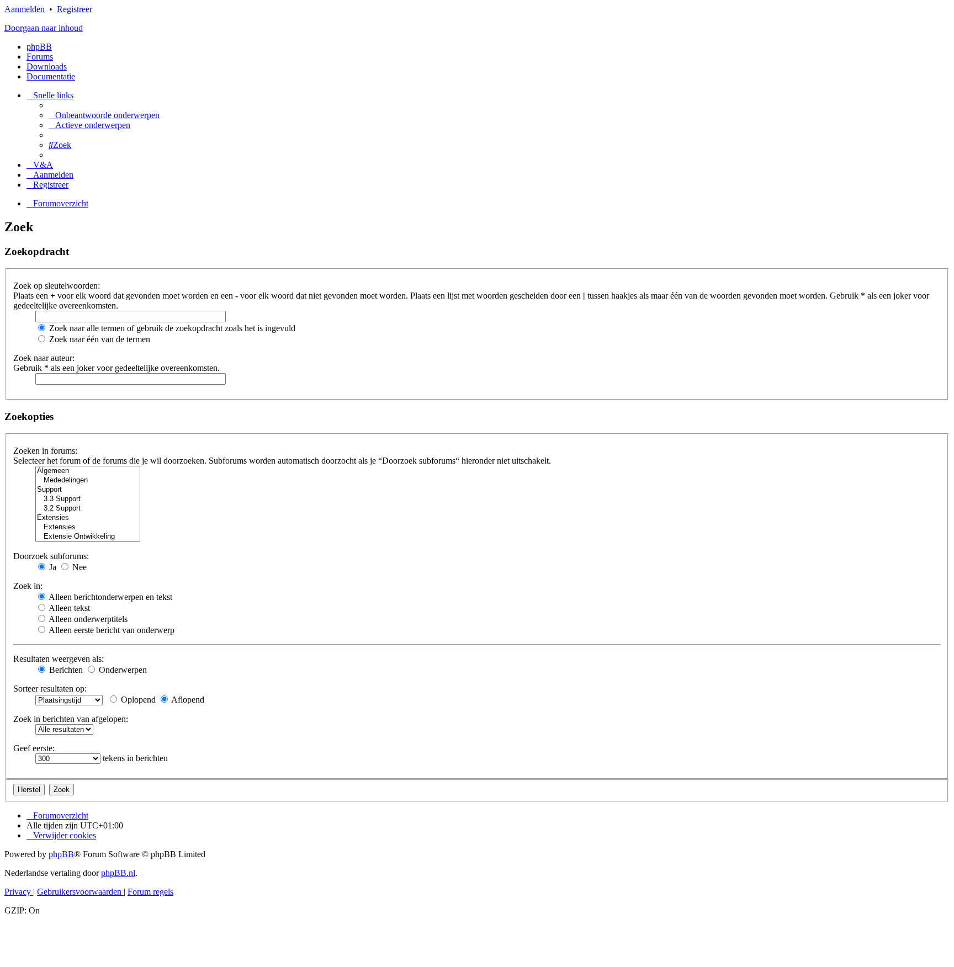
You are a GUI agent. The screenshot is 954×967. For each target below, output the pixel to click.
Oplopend (137, 699)
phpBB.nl (118, 873)
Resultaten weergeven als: (58, 658)
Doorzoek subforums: (51, 556)
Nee (78, 567)
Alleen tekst (68, 608)
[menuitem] (104, 115)
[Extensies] (88, 518)
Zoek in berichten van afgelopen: (70, 719)
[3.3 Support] (88, 499)
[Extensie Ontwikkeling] (88, 536)
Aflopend (186, 699)
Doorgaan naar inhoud (43, 28)
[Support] (88, 490)
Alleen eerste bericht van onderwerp (110, 630)
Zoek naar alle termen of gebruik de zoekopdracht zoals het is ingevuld (171, 328)
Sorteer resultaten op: (50, 688)
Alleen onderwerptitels (87, 619)
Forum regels (150, 891)
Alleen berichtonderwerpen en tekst (109, 597)
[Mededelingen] (88, 480)
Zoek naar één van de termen (98, 339)
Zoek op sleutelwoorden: (56, 285)
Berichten (65, 669)
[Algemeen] (88, 471)
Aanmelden (24, 9)
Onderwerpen (122, 669)
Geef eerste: (34, 748)
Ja (51, 567)
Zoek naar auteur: (44, 358)
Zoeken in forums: (45, 450)
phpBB (39, 46)
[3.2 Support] (88, 508)
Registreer (74, 9)
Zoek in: (28, 586)
